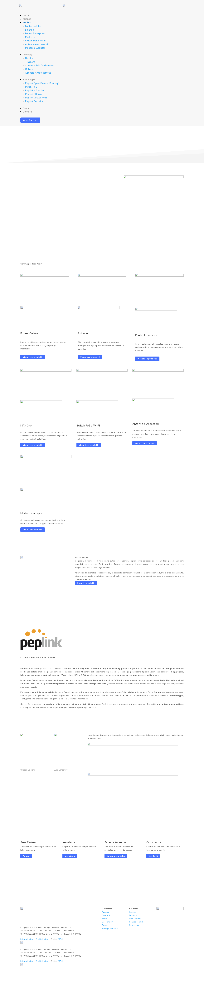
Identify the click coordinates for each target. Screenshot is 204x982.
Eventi (105, 925)
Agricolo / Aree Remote (38, 72)
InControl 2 (31, 86)
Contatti (27, 111)
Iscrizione (70, 855)
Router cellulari (33, 26)
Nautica (29, 58)
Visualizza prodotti (32, 356)
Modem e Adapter (35, 47)
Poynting (27, 54)
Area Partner (30, 120)
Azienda (27, 18)
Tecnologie (29, 79)
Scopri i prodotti (86, 583)
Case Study (107, 922)
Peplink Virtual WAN (36, 97)
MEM (60, 939)
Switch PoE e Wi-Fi (35, 40)
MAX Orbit (30, 37)
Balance (29, 29)
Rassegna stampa (110, 928)
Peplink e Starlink (34, 90)
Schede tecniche (116, 855)
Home (26, 15)
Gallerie (29, 69)
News (26, 108)
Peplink (27, 22)
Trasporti (30, 61)
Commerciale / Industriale (39, 65)
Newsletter (134, 925)
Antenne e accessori (36, 44)
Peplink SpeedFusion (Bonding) (42, 83)
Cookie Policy (42, 939)
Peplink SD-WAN (34, 94)
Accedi (26, 855)
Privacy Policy (26, 939)
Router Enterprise (35, 33)
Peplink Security (34, 101)
